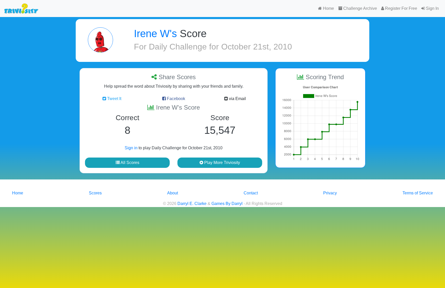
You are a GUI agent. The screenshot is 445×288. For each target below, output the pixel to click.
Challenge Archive (359, 8)
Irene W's (155, 33)
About (172, 193)
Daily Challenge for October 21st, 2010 (220, 46)
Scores (95, 193)
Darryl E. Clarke (192, 203)
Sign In (432, 8)
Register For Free (400, 8)
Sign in (131, 148)
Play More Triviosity (221, 162)
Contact (251, 193)
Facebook (175, 98)
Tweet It (113, 98)
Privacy (330, 193)
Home (328, 8)
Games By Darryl (227, 203)
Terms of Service (418, 193)
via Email (237, 98)
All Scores (129, 162)
